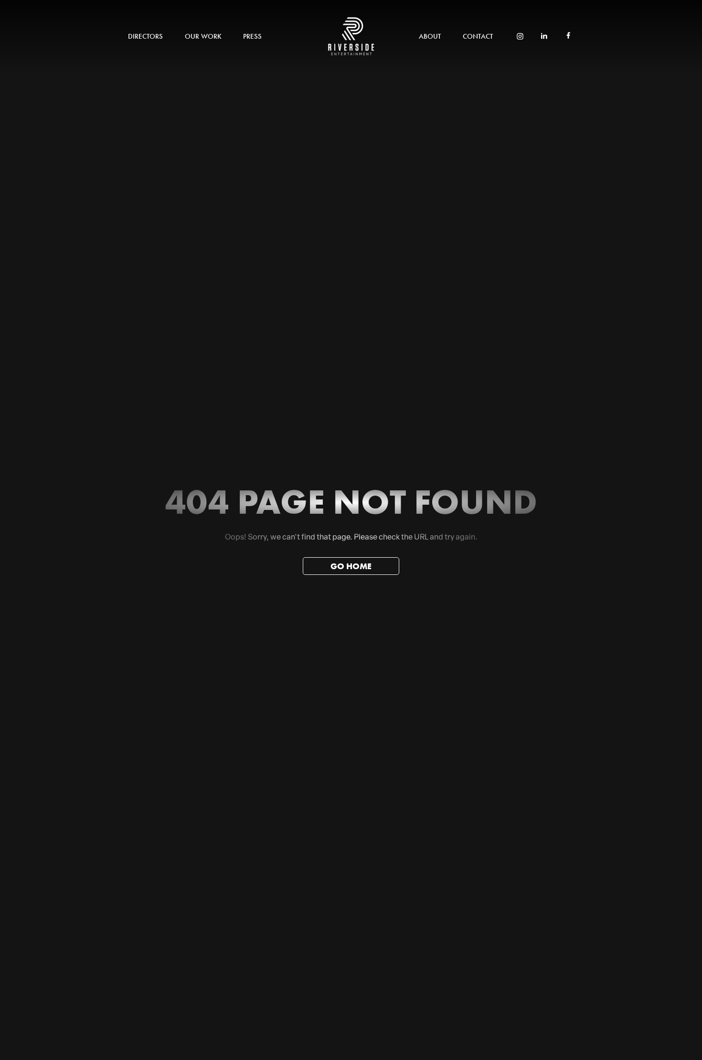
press (252, 36)
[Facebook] (568, 36)
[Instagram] (520, 37)
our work (203, 36)
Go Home (351, 566)
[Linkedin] (544, 37)
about (430, 36)
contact (478, 36)
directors (145, 36)
